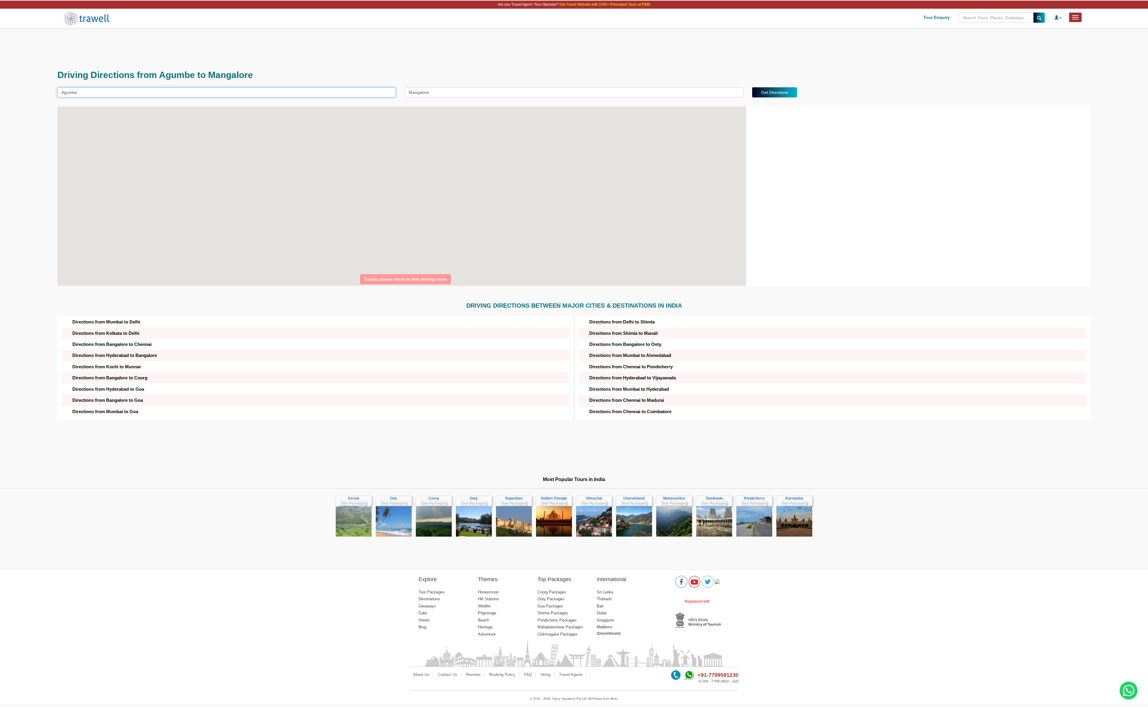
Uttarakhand (634, 498)
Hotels (424, 620)
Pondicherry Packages (557, 620)
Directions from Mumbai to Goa (105, 411)
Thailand (604, 599)
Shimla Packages (553, 613)
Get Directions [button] (774, 92)
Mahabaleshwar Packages (560, 627)
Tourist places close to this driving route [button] (405, 279)
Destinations (429, 599)
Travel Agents (571, 674)
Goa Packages (550, 606)
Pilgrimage (487, 613)
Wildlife (484, 606)
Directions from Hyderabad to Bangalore (114, 355)
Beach (483, 620)
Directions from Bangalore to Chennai (112, 344)
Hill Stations (488, 599)
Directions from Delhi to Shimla (622, 321)
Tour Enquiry (936, 17)
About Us (421, 674)
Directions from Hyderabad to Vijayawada (632, 377)
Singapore (605, 620)
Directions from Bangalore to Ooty (625, 344)
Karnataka (794, 498)
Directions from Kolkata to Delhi (105, 333)
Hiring (545, 674)
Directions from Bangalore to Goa (107, 400)
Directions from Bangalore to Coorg (109, 377)
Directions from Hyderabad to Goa (108, 389)
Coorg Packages (552, 592)
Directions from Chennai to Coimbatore (630, 411)
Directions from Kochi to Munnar (106, 366)
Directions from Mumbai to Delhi (106, 321)
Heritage (485, 627)
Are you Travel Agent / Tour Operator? (529, 4)
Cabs (423, 613)
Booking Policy (502, 674)
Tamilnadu (714, 498)
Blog (422, 627)
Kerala (353, 498)
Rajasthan (514, 498)
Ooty (474, 498)
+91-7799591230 (717, 675)
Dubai (602, 613)
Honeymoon (488, 592)
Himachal (594, 498)
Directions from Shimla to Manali (623, 333)
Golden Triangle (554, 498)
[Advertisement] (236, 49)
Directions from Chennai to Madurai (626, 400)
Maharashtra (674, 498)
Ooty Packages (551, 599)
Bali (600, 606)
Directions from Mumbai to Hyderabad (629, 389)
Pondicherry (754, 498)
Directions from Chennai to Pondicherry (631, 366)
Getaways (427, 606)
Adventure (487, 634)
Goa (393, 498)
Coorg (433, 498)
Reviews (473, 674)
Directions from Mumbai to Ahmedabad (630, 355)
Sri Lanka (605, 592)
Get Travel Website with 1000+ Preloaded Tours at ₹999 (605, 4)
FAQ (528, 674)
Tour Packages (353, 503)
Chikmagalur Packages (558, 634)
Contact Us (447, 674)
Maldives (604, 627)
